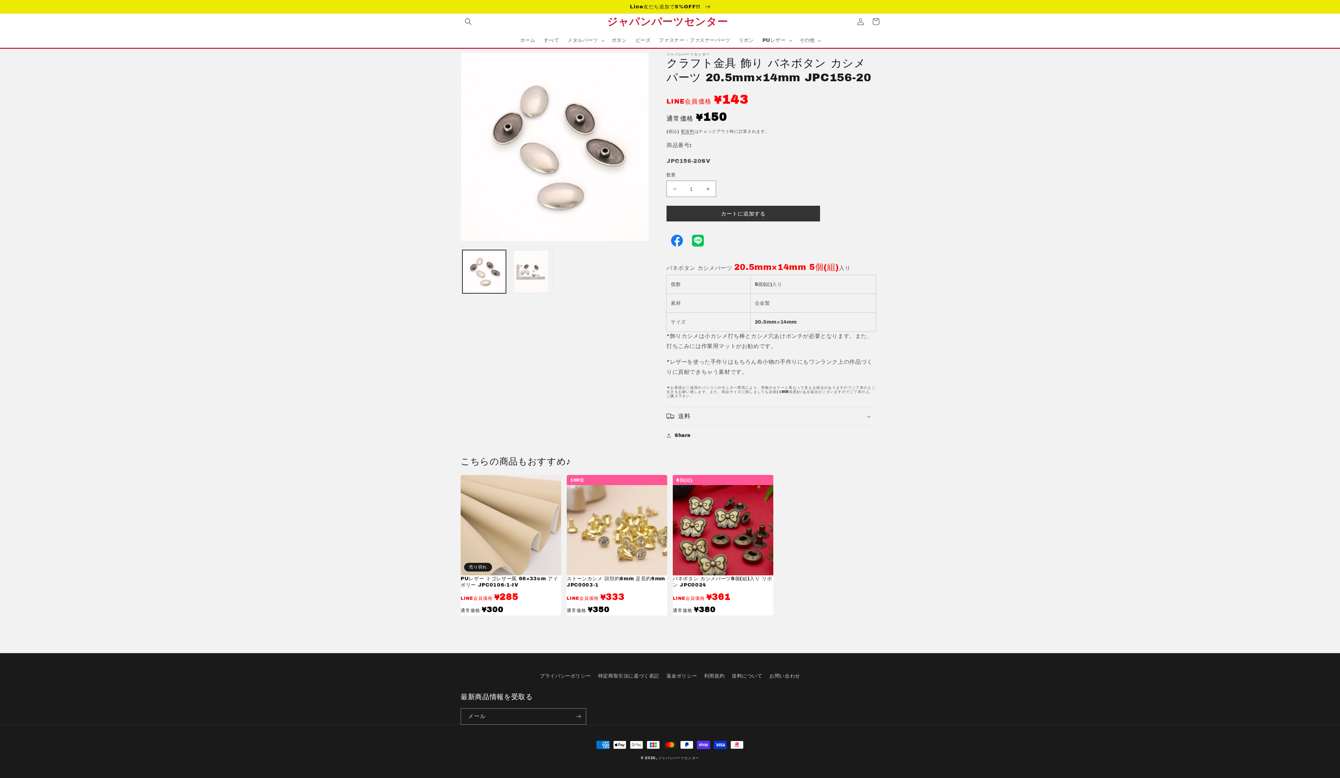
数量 (671, 175)
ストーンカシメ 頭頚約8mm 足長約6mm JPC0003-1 (616, 582)
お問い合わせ (784, 676)
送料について (747, 676)
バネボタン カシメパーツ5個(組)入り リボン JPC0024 (722, 582)
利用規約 (714, 676)
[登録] (578, 716)
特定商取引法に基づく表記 (628, 676)
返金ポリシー (682, 676)
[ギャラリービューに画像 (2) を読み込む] (531, 272)
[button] (468, 21)
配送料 (687, 131)
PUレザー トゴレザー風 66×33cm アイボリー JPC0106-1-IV (509, 582)
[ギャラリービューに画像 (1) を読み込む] (484, 272)
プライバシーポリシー (565, 676)
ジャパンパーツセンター (678, 758)
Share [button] (683, 435)
